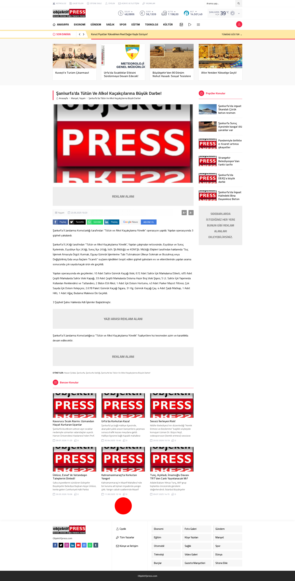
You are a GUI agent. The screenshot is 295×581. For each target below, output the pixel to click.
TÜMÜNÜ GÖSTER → (232, 34)
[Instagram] (66, 545)
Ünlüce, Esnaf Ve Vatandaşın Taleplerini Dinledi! (70, 476)
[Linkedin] (72, 545)
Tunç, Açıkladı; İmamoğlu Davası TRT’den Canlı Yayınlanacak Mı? (169, 476)
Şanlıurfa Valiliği (93, 373)
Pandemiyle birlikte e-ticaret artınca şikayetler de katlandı (230, 145)
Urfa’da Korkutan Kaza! (115, 421)
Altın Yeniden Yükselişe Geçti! (219, 72)
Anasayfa (63, 98)
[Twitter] (61, 545)
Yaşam (82, 98)
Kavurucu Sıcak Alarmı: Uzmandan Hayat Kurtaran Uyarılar (73, 423)
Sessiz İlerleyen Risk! (163, 421)
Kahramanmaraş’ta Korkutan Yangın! (119, 476)
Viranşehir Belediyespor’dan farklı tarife (228, 161)
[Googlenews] (84, 545)
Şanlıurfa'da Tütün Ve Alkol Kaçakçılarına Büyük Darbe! (125, 373)
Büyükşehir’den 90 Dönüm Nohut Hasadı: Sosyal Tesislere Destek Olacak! (172, 76)
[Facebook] (55, 545)
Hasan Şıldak (70, 373)
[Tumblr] (95, 545)
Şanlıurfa (81, 373)
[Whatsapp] (90, 545)
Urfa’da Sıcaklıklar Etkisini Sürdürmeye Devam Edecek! (121, 74)
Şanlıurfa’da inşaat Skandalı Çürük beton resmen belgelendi (229, 111)
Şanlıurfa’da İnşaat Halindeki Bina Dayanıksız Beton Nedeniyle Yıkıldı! (229, 197)
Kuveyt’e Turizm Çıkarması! (72, 72)
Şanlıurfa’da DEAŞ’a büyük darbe (226, 178)
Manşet (74, 98)
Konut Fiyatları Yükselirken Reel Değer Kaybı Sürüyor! (119, 34)
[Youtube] (78, 545)
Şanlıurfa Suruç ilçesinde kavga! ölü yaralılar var (230, 126)
